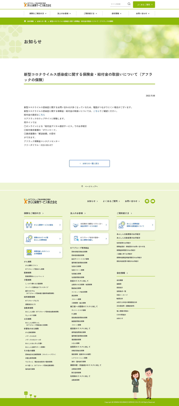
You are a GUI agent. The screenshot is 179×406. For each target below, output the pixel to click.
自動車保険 (28, 308)
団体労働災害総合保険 (79, 251)
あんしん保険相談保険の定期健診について (135, 224)
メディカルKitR (30, 336)
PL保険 (74, 314)
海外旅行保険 (30, 369)
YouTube (153, 201)
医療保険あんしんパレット (34, 276)
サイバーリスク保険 (79, 310)
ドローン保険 (76, 299)
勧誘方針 (120, 298)
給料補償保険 (29, 297)
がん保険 (27, 261)
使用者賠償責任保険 (79, 332)
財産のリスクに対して (79, 281)
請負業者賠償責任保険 (79, 317)
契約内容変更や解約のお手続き (128, 261)
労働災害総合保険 (78, 350)
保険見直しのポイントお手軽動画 (42, 252)
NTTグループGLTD (32, 300)
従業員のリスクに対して (80, 346)
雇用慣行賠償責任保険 (79, 262)
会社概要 (120, 280)
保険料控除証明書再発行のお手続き (129, 257)
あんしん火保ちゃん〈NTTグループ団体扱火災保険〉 (37, 323)
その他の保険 (29, 350)
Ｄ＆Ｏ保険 (75, 343)
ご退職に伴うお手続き (124, 254)
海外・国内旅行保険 (79, 361)
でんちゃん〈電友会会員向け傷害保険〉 (39, 362)
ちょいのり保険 (30, 315)
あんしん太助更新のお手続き (128, 234)
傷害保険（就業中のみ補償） (82, 354)
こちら (96, 111)
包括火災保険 (76, 266)
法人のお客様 (76, 213)
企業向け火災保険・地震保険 (82, 284)
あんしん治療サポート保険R (35, 347)
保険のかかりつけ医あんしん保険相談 (41, 238)
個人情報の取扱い (123, 311)
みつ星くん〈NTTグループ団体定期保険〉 (40, 365)
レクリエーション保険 (79, 358)
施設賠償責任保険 (78, 321)
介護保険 (27, 279)
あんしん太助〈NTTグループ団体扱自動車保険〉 (42, 311)
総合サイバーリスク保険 (80, 259)
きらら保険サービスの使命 (43, 225)
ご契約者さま (123, 213)
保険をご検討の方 (32, 213)
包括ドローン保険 (78, 270)
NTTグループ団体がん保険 (34, 269)
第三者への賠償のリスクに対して (84, 306)
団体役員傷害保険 (78, 255)
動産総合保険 (76, 288)
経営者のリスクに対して (80, 328)
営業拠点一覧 (121, 291)
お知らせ (120, 318)
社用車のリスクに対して (80, 376)
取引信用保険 (76, 372)
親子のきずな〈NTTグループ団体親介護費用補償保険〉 (40, 292)
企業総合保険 (76, 369)
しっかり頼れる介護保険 (34, 283)
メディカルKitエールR (33, 340)
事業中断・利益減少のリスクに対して (85, 365)
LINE (147, 201)
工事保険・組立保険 (79, 303)
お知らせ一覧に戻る (91, 163)
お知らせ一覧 (41, 21)
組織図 (119, 284)
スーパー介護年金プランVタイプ (36, 287)
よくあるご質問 (143, 4)
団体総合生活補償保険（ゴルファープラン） (41, 354)
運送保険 (75, 295)
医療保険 (27, 272)
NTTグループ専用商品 (79, 248)
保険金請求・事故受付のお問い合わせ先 (131, 246)
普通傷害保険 (76, 339)
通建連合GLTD (30, 304)
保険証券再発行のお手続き (126, 250)
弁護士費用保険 (30, 358)
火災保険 (27, 319)
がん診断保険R (30, 332)
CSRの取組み (121, 314)
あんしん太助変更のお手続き (128, 237)
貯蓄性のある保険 (31, 328)
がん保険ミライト (31, 265)
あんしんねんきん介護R (33, 343)
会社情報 (30, 21)
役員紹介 (120, 287)
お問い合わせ (131, 201)
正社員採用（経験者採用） (126, 306)
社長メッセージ (122, 295)
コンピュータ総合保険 (79, 292)
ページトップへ (91, 186)
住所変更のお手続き (124, 243)
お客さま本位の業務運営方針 (127, 302)
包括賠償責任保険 (78, 277)
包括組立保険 (76, 273)
